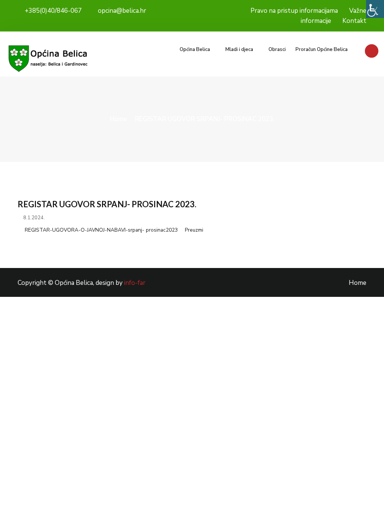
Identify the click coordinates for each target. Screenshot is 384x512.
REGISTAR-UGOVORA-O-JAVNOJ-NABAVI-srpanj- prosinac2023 (101, 230)
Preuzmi (194, 230)
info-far (135, 282)
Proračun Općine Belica (322, 49)
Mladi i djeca (239, 49)
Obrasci (277, 49)
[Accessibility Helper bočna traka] (375, 9)
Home (118, 119)
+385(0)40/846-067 (52, 10)
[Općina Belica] (48, 58)
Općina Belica (195, 49)
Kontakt (354, 20)
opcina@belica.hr (121, 10)
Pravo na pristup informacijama (294, 10)
